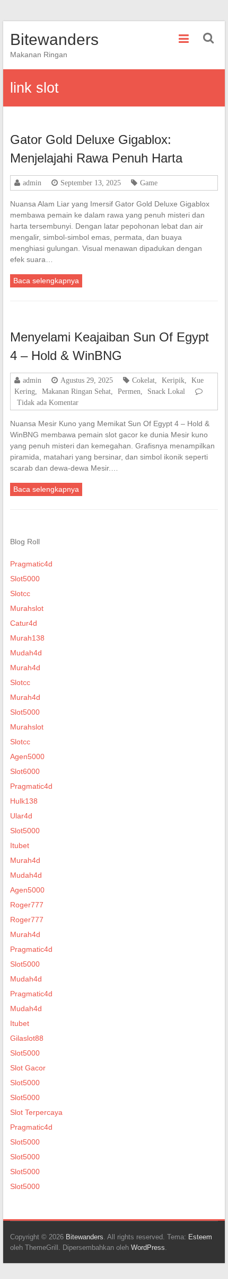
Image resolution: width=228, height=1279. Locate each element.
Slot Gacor (28, 1068)
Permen (129, 391)
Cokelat (143, 380)
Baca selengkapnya (46, 280)
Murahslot (26, 608)
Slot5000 (25, 578)
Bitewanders (54, 39)
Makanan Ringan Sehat (76, 391)
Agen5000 (27, 756)
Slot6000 (25, 771)
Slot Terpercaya (36, 1112)
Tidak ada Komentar (47, 402)
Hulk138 (24, 801)
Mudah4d (26, 652)
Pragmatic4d (31, 564)
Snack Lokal (166, 391)
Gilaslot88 (26, 1038)
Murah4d (25, 667)
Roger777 (26, 904)
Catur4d (23, 623)
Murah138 (27, 638)
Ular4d (21, 816)
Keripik (173, 380)
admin (32, 182)
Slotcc (20, 593)
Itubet (19, 845)
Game (148, 182)
